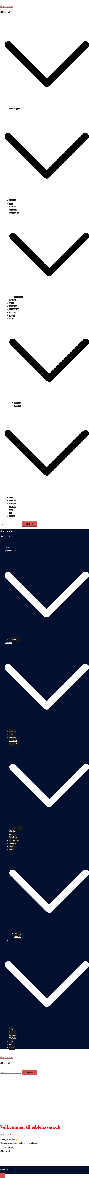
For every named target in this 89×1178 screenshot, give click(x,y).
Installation (13, 306)
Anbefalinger (9, 20)
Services (8, 112)
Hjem (7, 17)
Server (11, 303)
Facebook (12, 500)
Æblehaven (6, 6)
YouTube (12, 507)
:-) (15, 1170)
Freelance (12, 207)
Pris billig (17, 403)
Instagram (12, 504)
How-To (12, 200)
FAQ (11, 497)
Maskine (12, 300)
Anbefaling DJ (14, 109)
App (11, 204)
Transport (12, 312)
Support (12, 316)
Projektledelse (14, 213)
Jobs (11, 510)
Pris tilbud (17, 406)
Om (6, 409)
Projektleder (18, 297)
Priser (11, 319)
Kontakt (12, 516)
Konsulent (13, 210)
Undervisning (14, 309)
